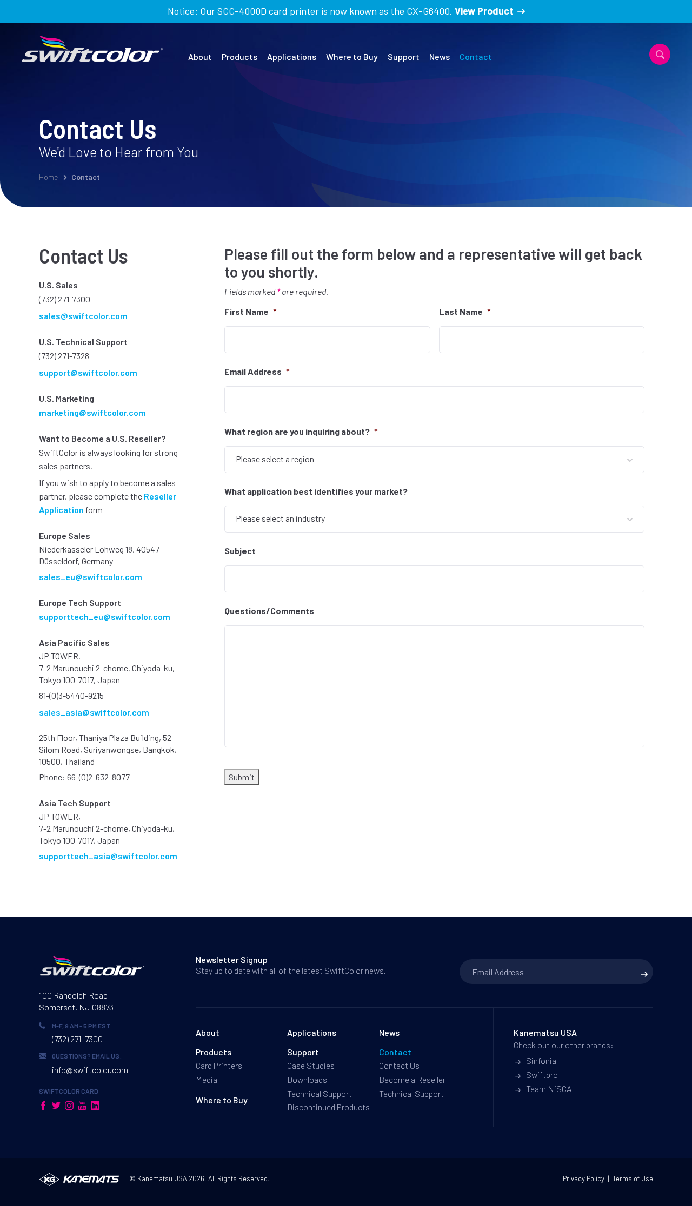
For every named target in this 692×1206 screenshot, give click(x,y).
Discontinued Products (328, 1107)
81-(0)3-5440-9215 (71, 695)
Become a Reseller (412, 1079)
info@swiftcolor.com (90, 1069)
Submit (242, 777)
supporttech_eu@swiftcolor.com (104, 616)
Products (239, 56)
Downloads (307, 1079)
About (200, 56)
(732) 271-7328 (64, 356)
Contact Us (399, 1065)
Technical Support (319, 1093)
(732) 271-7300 (64, 299)
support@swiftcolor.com (88, 372)
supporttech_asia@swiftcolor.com (108, 856)
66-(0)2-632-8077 (98, 777)
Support (404, 56)
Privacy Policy (583, 1178)
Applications (291, 56)
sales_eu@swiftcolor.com (90, 576)
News (439, 56)
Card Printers (219, 1065)
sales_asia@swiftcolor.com (94, 712)
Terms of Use (633, 1178)
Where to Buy (352, 56)
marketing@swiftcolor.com (92, 412)
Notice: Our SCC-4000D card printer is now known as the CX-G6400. (341, 11)
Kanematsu (154, 1178)
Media (206, 1079)
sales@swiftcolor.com (83, 316)
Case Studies (311, 1065)
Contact (476, 56)
